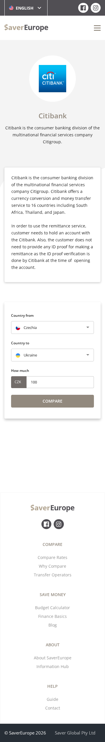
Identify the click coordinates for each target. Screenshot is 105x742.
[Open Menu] (97, 27)
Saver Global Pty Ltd (75, 733)
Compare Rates (52, 557)
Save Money (53, 594)
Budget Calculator (52, 607)
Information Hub (52, 666)
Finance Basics (52, 616)
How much (20, 370)
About (53, 644)
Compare (52, 401)
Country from (22, 315)
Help (52, 686)
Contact (52, 708)
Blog (52, 625)
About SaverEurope (52, 657)
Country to (20, 343)
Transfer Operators (52, 575)
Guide (52, 699)
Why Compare (52, 566)
